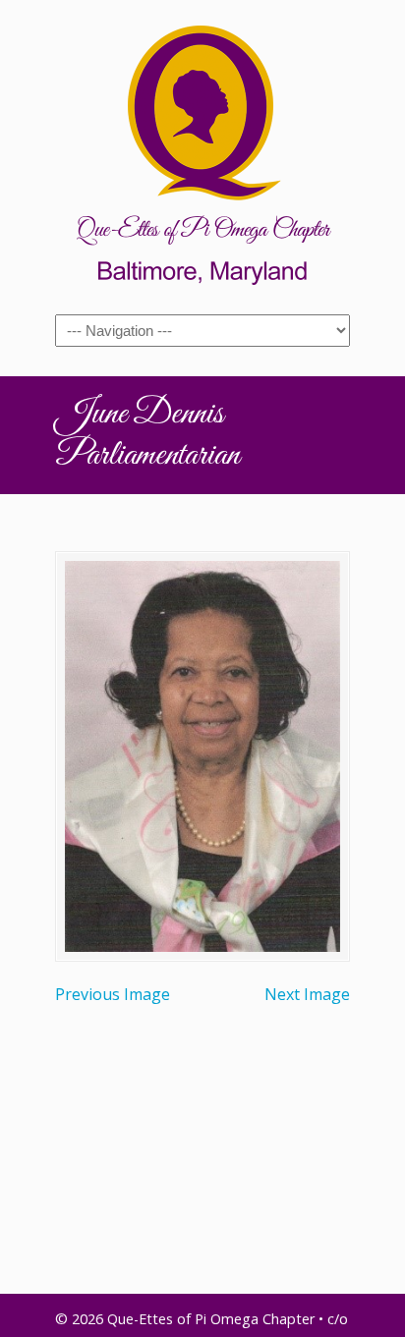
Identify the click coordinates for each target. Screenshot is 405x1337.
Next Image (307, 994)
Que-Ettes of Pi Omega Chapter (202, 153)
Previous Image (112, 994)
